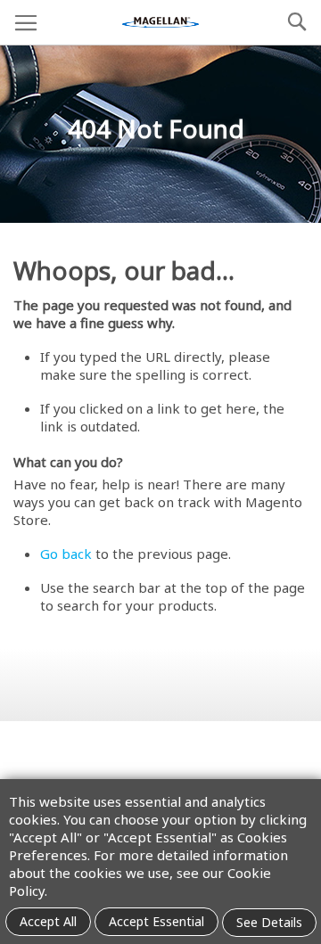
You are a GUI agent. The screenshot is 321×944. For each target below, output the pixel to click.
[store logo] (160, 22)
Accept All (48, 921)
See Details (269, 922)
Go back (66, 553)
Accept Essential (156, 921)
